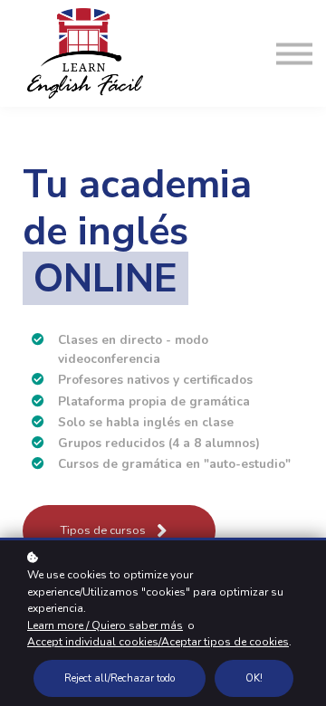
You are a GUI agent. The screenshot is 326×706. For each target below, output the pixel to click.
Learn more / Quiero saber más (105, 625)
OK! (254, 678)
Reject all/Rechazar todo (119, 678)
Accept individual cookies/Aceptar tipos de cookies (158, 641)
